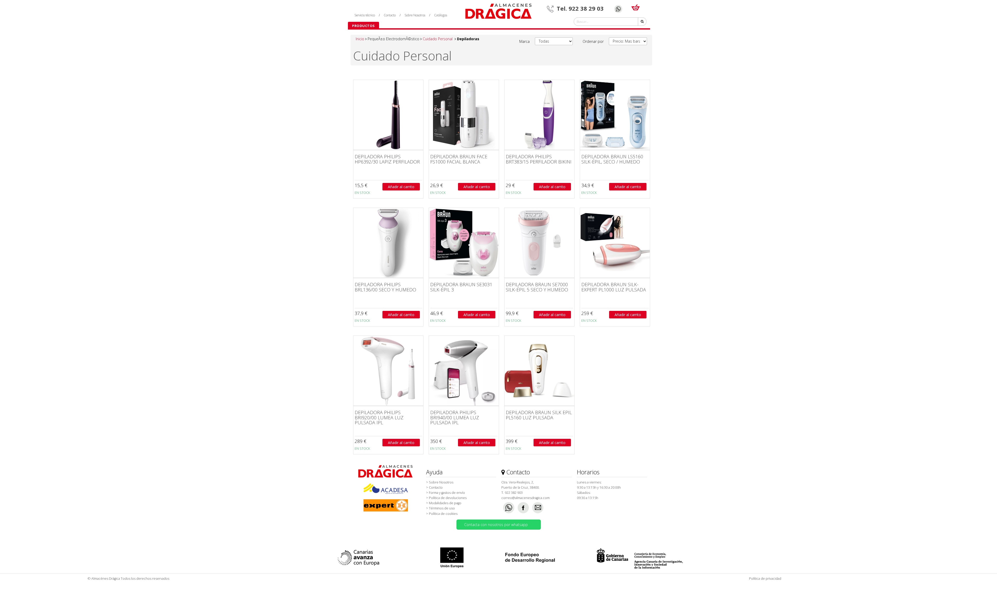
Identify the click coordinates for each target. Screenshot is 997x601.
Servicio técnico (364, 15)
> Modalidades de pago (443, 503)
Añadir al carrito (401, 186)
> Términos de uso (440, 508)
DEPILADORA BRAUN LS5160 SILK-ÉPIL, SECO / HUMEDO (612, 159)
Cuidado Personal (438, 38)
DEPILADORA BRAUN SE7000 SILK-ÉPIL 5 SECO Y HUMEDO (537, 287)
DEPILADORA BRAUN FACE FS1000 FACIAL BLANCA (458, 159)
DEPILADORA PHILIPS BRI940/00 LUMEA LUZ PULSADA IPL (454, 417)
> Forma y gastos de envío (445, 492)
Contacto (390, 15)
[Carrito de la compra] (635, 6)
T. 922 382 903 (512, 492)
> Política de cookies (441, 513)
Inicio (360, 38)
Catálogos (440, 15)
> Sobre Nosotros (439, 482)
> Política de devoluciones (446, 498)
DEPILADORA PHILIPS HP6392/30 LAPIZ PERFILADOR (387, 159)
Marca (524, 41)
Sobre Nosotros (415, 15)
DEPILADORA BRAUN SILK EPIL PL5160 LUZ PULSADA (539, 415)
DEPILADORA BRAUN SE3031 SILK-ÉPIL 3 (461, 287)
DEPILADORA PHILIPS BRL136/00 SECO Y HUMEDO (385, 287)
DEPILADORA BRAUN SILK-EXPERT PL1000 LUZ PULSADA (613, 287)
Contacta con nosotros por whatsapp (496, 524)
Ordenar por (593, 41)
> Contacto (434, 487)
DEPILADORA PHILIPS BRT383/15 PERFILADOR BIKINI (538, 159)
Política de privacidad (765, 578)
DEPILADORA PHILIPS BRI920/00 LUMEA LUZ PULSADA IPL (379, 417)
